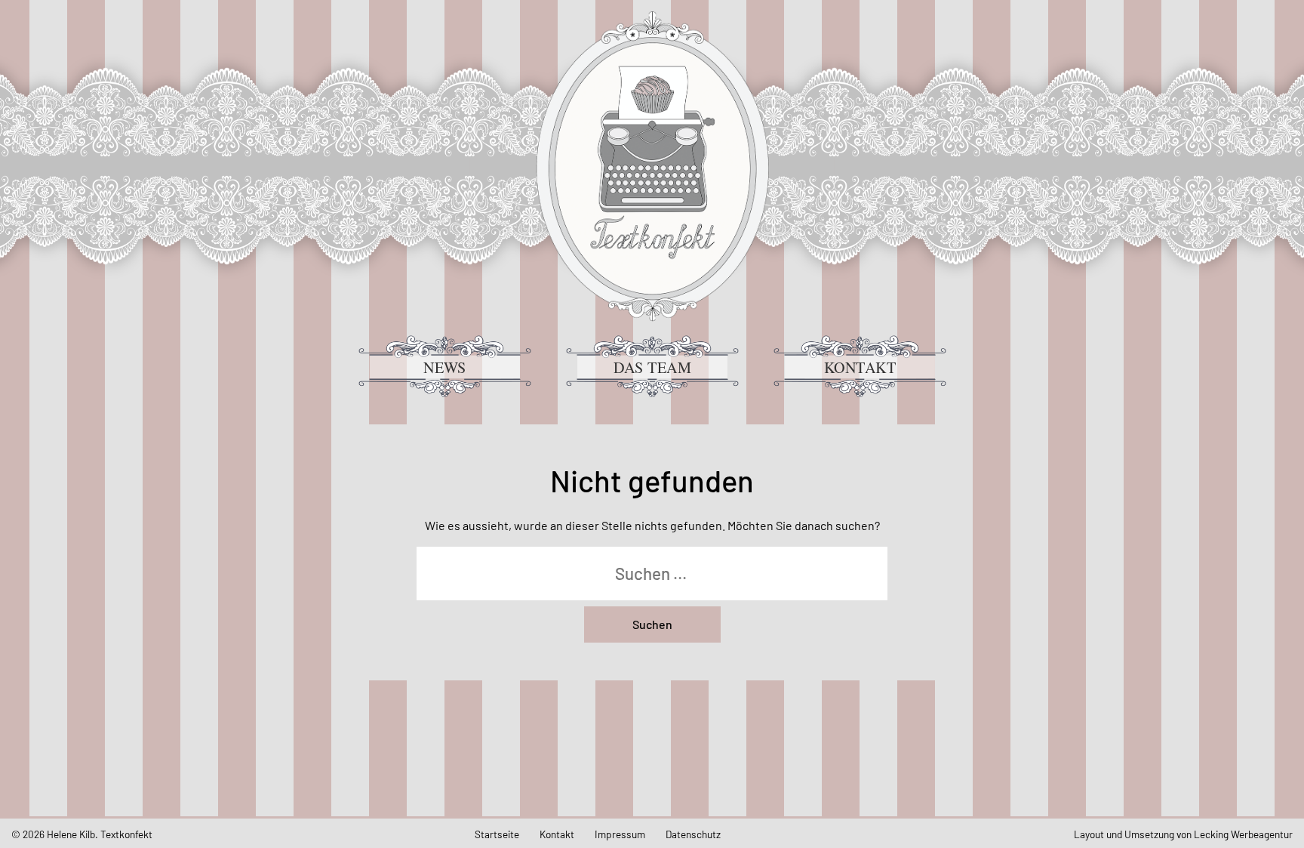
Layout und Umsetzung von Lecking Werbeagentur (1183, 834)
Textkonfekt (652, 166)
